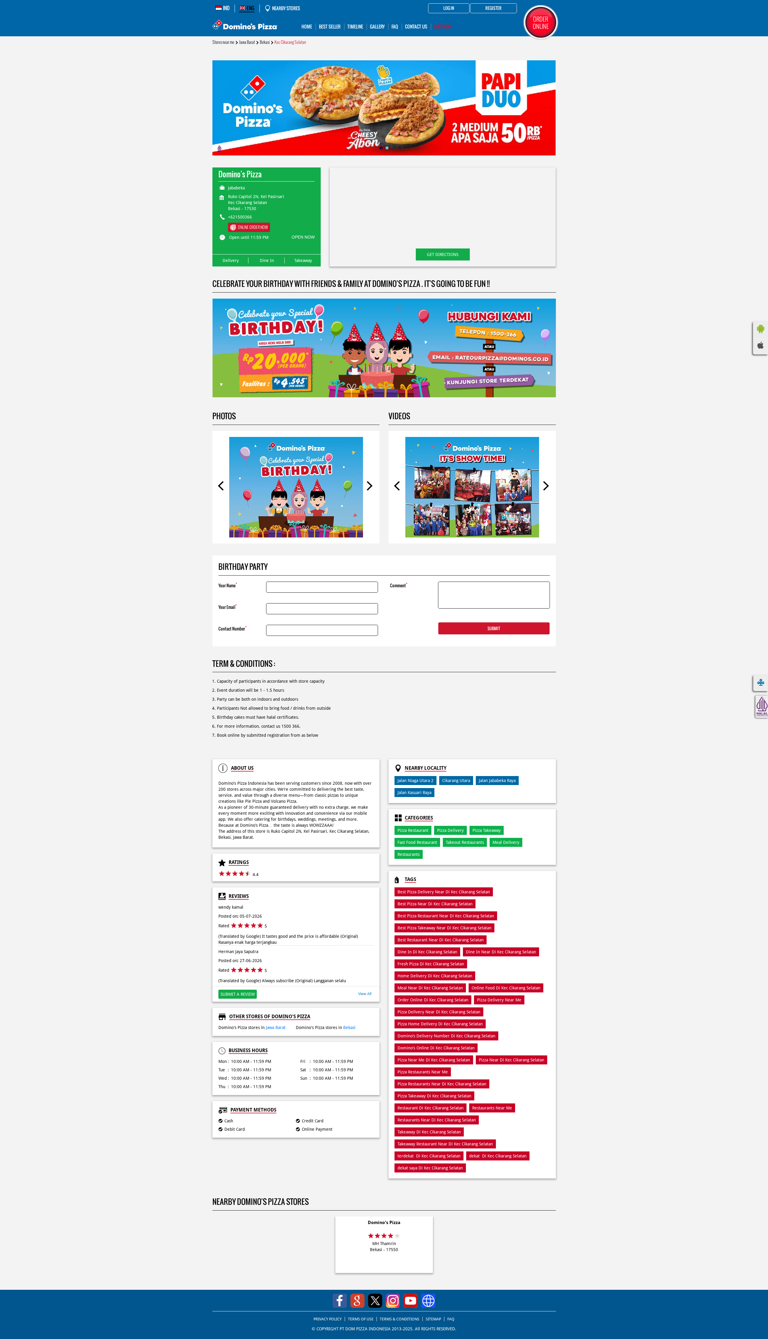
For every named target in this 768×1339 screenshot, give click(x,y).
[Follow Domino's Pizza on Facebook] (339, 1300)
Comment (398, 585)
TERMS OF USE (361, 1319)
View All (364, 993)
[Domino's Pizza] (245, 25)
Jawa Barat (247, 42)
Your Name (227, 585)
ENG (250, 8)
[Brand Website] (428, 1300)
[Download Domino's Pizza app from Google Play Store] (760, 334)
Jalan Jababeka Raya (497, 780)
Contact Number (232, 628)
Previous (222, 487)
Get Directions (442, 254)
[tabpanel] (384, 107)
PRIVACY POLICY (328, 1319)
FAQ (450, 1319)
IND (226, 8)
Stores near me (223, 42)
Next (369, 487)
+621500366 (240, 217)
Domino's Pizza (384, 1222)
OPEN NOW (303, 237)
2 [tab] (387, 147)
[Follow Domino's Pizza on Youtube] (410, 1300)
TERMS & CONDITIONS (399, 1319)
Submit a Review (237, 994)
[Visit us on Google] (357, 1300)
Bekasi (265, 42)
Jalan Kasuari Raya (414, 792)
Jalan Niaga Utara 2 (416, 780)
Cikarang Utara (456, 780)
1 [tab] (381, 147)
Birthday (443, 26)
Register (493, 8)
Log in (448, 8)
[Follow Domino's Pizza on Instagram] (393, 1300)
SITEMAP (433, 1319)
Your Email (227, 606)
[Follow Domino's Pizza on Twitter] (375, 1300)
